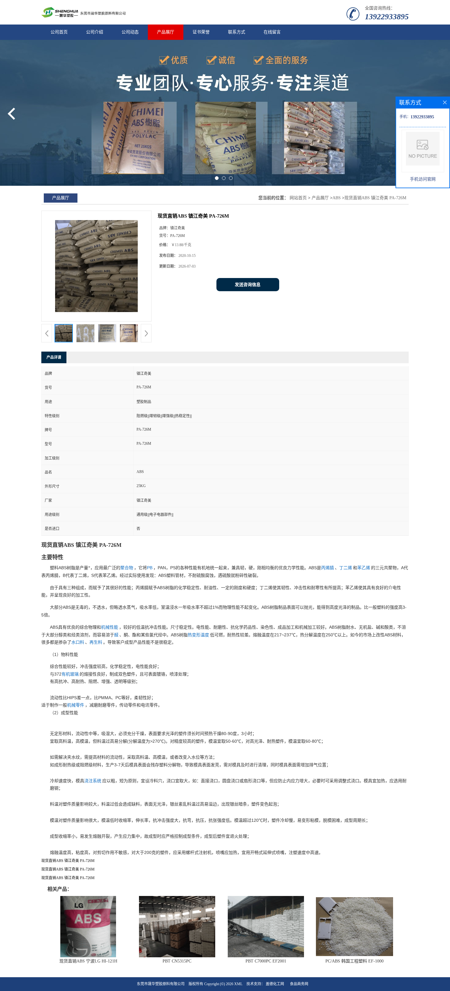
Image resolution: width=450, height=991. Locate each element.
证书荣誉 (201, 32)
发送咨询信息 (248, 284)
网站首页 (298, 198)
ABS (336, 198)
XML (238, 984)
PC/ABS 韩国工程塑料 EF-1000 (354, 961)
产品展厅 (165, 32)
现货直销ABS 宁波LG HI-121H (88, 961)
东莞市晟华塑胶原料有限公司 (161, 984)
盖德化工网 (275, 984)
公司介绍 (94, 32)
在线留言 (272, 32)
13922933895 (387, 16)
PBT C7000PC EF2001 (266, 961)
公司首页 (59, 32)
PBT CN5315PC (177, 961)
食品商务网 (299, 984)
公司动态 (130, 32)
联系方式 (236, 32)
